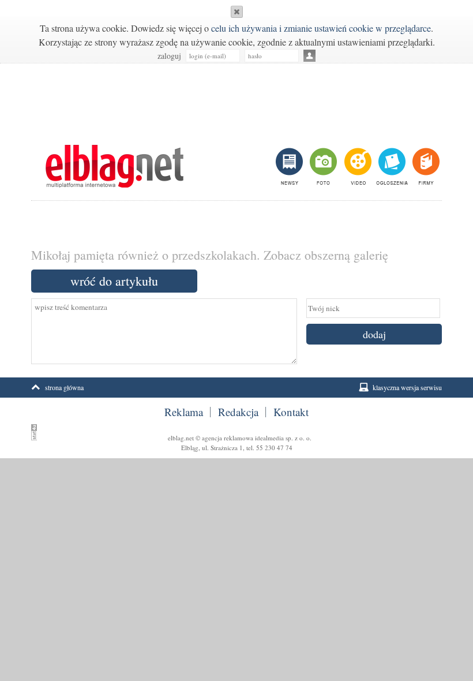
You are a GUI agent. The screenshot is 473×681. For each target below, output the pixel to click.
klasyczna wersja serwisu (407, 387)
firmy (425, 166)
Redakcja (238, 412)
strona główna (64, 387)
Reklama (183, 412)
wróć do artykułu (114, 280)
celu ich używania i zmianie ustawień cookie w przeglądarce (321, 28)
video (357, 166)
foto (323, 166)
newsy (291, 166)
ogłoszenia (391, 166)
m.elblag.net (114, 166)
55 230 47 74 (274, 447)
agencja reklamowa (227, 437)
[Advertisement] (236, 98)
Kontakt (291, 412)
